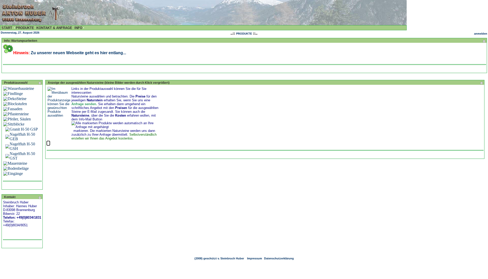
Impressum (254, 258)
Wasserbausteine (21, 88)
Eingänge (15, 173)
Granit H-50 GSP (24, 129)
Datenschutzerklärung (279, 258)
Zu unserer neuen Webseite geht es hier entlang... (78, 53)
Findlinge (15, 93)
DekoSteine (17, 98)
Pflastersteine (18, 114)
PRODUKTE (244, 33)
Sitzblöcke (16, 124)
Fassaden (15, 109)
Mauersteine (17, 163)
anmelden (480, 33)
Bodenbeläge (18, 168)
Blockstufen (17, 104)
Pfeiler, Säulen (19, 119)
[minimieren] (483, 41)
